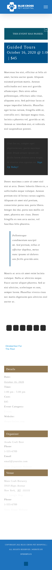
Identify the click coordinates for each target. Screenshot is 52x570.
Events (8, 412)
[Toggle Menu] (46, 7)
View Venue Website (16, 511)
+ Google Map (15, 496)
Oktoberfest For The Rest (14, 348)
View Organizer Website (18, 467)
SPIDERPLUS (26, 554)
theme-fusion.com (14, 422)
